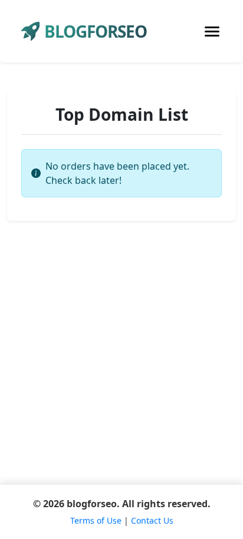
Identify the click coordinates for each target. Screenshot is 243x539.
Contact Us (152, 520)
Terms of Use (95, 520)
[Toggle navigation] (212, 31)
